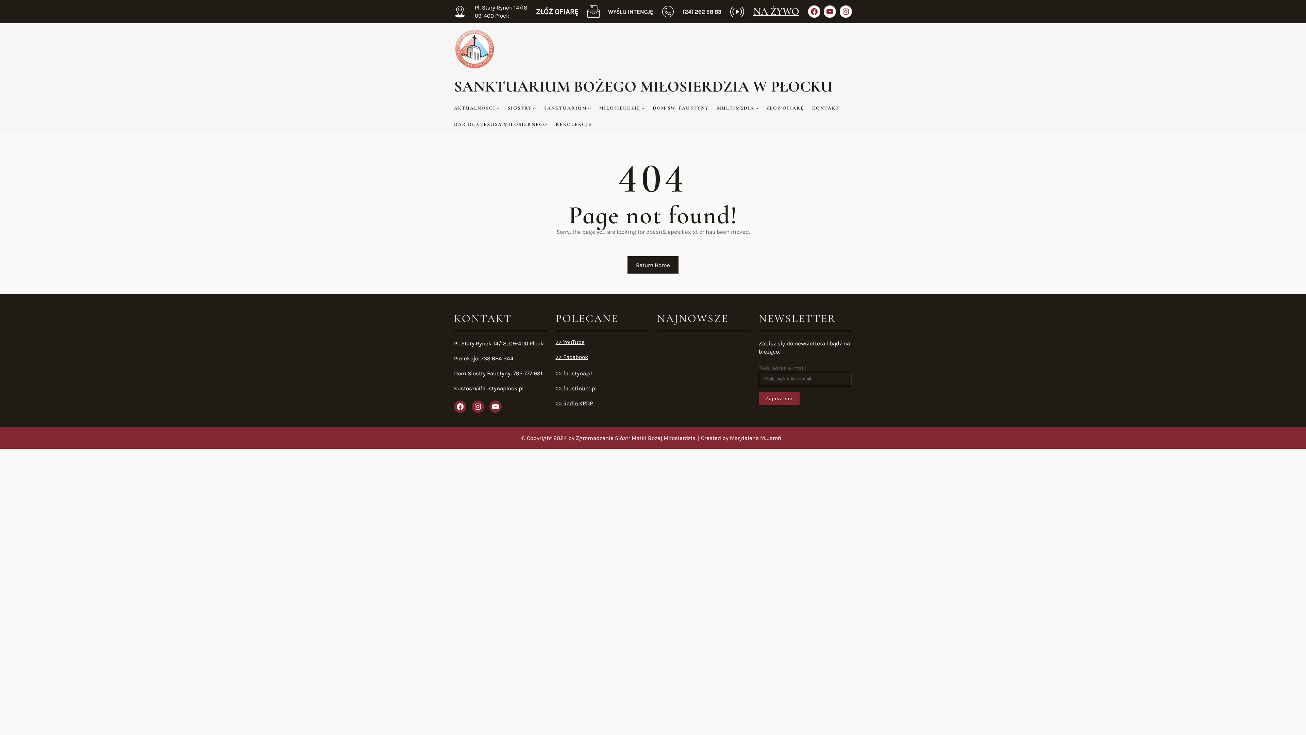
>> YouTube (570, 342)
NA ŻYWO (776, 11)
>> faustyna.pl (574, 373)
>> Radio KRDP (574, 403)
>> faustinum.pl (576, 388)
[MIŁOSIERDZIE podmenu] (642, 108)
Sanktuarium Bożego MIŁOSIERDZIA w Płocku (643, 86)
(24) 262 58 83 (702, 11)
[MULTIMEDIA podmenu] (756, 108)
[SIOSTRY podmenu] (534, 108)
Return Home (653, 265)
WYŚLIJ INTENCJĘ (630, 11)
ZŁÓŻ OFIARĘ (557, 11)
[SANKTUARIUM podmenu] (589, 108)
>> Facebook (572, 357)
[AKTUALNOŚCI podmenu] (498, 108)
